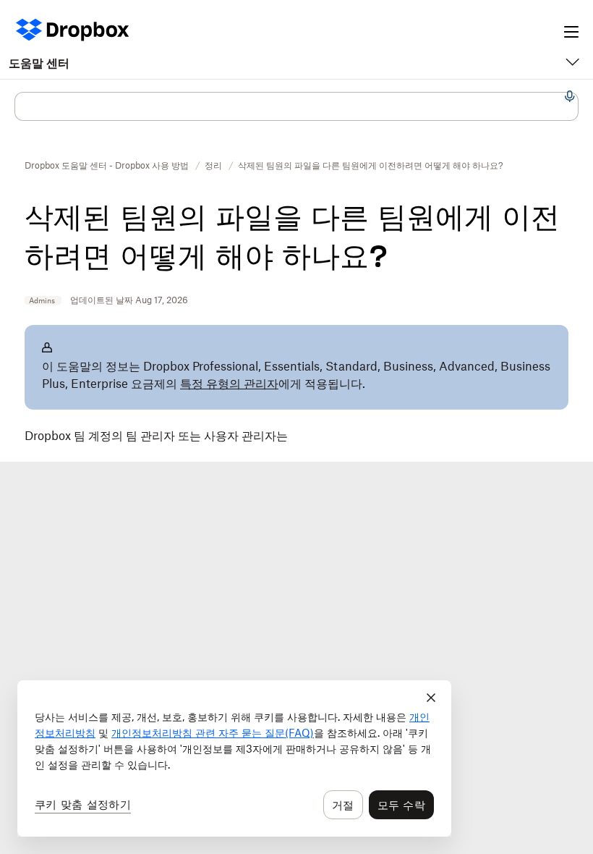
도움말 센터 (39, 63)
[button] (296, 444)
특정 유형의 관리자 (229, 383)
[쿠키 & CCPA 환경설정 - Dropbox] (234, 758)
